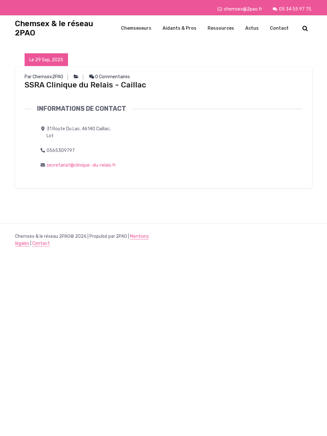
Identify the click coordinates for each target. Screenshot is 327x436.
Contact (279, 28)
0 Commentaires (112, 76)
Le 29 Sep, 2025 (46, 60)
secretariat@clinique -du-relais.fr (81, 165)
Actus (252, 28)
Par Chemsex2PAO (44, 76)
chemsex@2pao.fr (243, 9)
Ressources (221, 28)
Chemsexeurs (136, 28)
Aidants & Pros (179, 28)
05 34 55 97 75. (295, 9)
